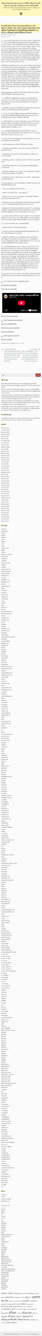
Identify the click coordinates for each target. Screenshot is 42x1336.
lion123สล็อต (4, 677)
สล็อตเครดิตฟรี (5, 1066)
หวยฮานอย (4, 1108)
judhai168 (4, 662)
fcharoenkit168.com (6, 611)
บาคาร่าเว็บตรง (5, 988)
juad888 (3, 660)
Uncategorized (5, 903)
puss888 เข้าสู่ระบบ (6, 795)
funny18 (3, 626)
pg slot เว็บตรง (5, 736)
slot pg (3, 848)
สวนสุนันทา (4, 1089)
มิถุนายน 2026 (5, 432)
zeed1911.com (5, 916)
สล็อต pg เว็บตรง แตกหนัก (8, 1030)
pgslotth (3, 780)
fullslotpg (3, 624)
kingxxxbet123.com (6, 666)
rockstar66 (4, 808)
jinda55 (3, 1297)
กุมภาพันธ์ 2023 (5, 517)
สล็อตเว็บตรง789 (5, 1077)
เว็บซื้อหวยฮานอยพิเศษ (7, 1138)
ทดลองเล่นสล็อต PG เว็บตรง (8, 952)
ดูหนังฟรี (3, 929)
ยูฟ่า (2, 1005)
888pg (3, 550)
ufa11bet (3, 882)
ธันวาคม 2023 (5, 495)
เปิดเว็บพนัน (4, 1132)
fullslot (3, 622)
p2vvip (3, 726)
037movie (4, 529)
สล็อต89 (3, 1045)
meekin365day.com (6, 696)
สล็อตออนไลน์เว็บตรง (7, 1234)
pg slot (3, 732)
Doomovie (4, 607)
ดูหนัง (2, 924)
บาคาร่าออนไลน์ (5, 986)
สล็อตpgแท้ (4, 1055)
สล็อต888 (3, 1043)
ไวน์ (2, 1187)
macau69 (3, 692)
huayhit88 (4, 639)
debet (2, 605)
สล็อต (2, 1024)
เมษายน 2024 (5, 487)
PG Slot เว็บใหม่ (5, 740)
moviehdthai (4, 706)
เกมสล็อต (3, 1115)
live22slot (4, 681)
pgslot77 (3, 772)
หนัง (2, 1091)
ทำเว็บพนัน (4, 979)
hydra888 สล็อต (5, 641)
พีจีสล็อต (3, 998)
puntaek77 (4, 793)
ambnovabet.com (6, 569)
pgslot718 (4, 770)
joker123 (3, 654)
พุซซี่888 (3, 1000)
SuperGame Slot (5, 865)
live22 (3, 1245)
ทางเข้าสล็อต (4, 975)
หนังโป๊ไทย (4, 1285)
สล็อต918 (3, 1047)
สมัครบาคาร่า (5, 1019)
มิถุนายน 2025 (5, 457)
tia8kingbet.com (5, 876)
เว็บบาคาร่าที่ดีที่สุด (6, 1146)
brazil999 (3, 592)
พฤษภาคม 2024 (5, 485)
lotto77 (3, 685)
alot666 (3, 565)
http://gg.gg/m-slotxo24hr (11, 335)
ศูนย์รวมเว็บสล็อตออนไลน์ (8, 1269)
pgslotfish (4, 778)
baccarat (3, 577)
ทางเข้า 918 (4, 954)
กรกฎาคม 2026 (5, 430)
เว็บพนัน (3, 1148)
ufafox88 (3, 893)
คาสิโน (3, 918)
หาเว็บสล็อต (4, 1110)
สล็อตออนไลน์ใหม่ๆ (6, 1260)
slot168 (3, 850)
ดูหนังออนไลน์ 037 (6, 933)
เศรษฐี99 (3, 1172)
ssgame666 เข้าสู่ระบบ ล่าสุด (9, 863)
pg (2, 730)
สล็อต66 (3, 1036)
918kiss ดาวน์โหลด (6, 554)
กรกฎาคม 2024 (5, 481)
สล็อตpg (3, 1053)
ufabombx (4, 890)
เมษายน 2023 (5, 512)
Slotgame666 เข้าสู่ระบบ (7, 855)
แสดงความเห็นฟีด (6, 1199)
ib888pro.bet (4, 643)
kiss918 (3, 671)
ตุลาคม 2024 (4, 474)
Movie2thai (4, 704)
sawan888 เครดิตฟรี (6, 827)
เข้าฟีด (3, 1197)
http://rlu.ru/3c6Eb (6, 339)
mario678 (4, 694)
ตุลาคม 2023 (4, 500)
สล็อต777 (3, 1041)
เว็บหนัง (3, 1161)
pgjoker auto (4, 757)
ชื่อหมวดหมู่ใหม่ (5, 922)
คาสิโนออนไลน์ (5, 920)
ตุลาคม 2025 (4, 449)
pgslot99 (3, 774)
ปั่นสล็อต (3, 990)
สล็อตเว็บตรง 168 (6, 1072)
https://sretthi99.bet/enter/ (8, 637)
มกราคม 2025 (5, 468)
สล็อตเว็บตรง (4, 1068)
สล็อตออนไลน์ (5, 1064)
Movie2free (4, 702)
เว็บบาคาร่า (4, 1144)
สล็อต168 (3, 1032)
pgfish (3, 753)
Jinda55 (3, 649)
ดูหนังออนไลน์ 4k (5, 937)
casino (3, 601)
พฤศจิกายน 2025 (5, 447)
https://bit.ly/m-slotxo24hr (9, 289)
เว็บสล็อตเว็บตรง (5, 1157)
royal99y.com (5, 812)
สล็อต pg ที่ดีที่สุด (5, 1028)
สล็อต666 (3, 1039)
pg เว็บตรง (4, 747)
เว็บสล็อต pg (4, 1153)
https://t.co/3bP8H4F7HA (9, 324)
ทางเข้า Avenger (5, 956)
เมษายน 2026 (5, 436)
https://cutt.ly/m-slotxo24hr (9, 316)
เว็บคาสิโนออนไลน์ (6, 1136)
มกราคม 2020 (5, 521)
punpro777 (4, 789)
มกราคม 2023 (5, 519)
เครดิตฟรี (3, 1125)
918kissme (4, 558)
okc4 (2, 719)
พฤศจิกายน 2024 (5, 472)
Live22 (3, 679)
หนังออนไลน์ (4, 1098)
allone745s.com (5, 563)
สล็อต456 (3, 1034)
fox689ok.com (5, 618)
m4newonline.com (6, 687)
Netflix (3, 717)
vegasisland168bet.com (7, 910)
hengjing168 (4, 635)
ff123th (3, 616)
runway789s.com (6, 819)
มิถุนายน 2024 (5, 483)
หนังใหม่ (3, 1102)
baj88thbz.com (5, 580)
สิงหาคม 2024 (5, 478)
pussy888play (5, 804)
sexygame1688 (5, 842)
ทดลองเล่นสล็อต (5, 948)
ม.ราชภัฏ (3, 1003)
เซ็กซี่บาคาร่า (4, 1127)
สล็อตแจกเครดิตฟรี (6, 1085)
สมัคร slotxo (4, 1015)
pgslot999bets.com (6, 776)
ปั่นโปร (3, 1238)
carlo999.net (4, 599)
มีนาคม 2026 (4, 438)
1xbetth (3, 542)
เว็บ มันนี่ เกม (4, 1134)
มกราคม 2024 (5, 493)
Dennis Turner (6, 36)
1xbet (2, 539)
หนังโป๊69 (3, 1100)
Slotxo (28, 108)
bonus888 (4, 590)
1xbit (2, 544)
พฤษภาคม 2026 (5, 434)
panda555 (4, 728)
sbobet (3, 829)
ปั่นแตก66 (4, 992)
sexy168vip (4, 833)
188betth (3, 537)
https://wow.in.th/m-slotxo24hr (10, 328)
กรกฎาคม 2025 (5, 455)
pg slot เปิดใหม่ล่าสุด (6, 734)
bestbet (3, 584)
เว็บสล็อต (3, 1151)
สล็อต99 (3, 1051)
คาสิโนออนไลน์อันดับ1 (7, 1265)
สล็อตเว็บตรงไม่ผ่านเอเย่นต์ (8, 1083)
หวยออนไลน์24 (5, 1106)
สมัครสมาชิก (4, 1022)
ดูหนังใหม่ (4, 941)
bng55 (3, 588)
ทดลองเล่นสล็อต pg (6, 950)
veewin (3, 907)
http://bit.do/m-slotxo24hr (9, 285)
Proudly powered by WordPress (12, 1334)
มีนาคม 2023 (4, 514)
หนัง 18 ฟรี (4, 1094)
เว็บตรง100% (4, 1140)
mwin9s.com (4, 709)
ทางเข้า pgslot (5, 964)
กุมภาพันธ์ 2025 (5, 466)
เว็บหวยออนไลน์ (5, 1165)
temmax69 (4, 871)
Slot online (4, 1267)
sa (2, 1220)
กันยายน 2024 (5, 476)
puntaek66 (4, 791)
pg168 (3, 749)
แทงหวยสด (4, 1178)
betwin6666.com (5, 586)
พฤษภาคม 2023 (5, 510)
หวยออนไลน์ (4, 1104)
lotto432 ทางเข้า (5, 683)
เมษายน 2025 (5, 462)
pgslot (3, 764)
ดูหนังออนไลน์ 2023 (6, 935)
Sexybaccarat (5, 838)
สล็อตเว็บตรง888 (5, 1081)
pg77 (30, 1297)
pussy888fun (4, 802)
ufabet (3, 886)
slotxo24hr (4, 859)
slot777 (3, 852)
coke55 (3, 603)
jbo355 (3, 647)
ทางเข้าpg (4, 973)
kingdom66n (4, 664)
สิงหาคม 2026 (5, 428)
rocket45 (3, 806)
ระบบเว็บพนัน (4, 1011)
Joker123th (4, 658)
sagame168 (4, 823)
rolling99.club (5, 810)
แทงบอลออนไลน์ (5, 1176)
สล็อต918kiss (4, 1049)
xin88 (2, 914)
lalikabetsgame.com (6, 673)
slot (2, 846)
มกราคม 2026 (5, 443)
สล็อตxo (8, 343)
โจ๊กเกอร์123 (4, 1180)
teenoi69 (3, 869)
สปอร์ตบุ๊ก (3, 1013)
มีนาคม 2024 (4, 489)
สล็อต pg (3, 1026)
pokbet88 (3, 785)
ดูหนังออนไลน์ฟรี (5, 939)
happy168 (4, 632)
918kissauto (4, 556)
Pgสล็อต (3, 783)
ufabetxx (3, 888)
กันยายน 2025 (5, 451)
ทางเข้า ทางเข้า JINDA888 (8, 971)
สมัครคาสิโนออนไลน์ (6, 1017)
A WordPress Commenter (8, 418)
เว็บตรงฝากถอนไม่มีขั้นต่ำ (8, 1142)
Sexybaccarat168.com (7, 840)
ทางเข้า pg (4, 960)
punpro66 (4, 787)
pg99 (2, 751)
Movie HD (4, 700)
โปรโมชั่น (3, 1184)
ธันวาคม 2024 (5, 470)
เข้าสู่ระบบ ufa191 (6, 1121)
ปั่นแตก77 (4, 994)
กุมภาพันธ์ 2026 (5, 440)
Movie (3, 698)
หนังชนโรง (4, 1096)
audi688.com (4, 575)
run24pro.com (5, 816)
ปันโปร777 (4, 996)
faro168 (3, 609)
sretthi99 (3, 861)
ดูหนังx (3, 926)
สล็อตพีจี (3, 1060)
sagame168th (5, 825)
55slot (3, 546)
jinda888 (3, 651)
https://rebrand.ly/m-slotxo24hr (13, 320)
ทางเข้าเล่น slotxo (6, 92)
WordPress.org (5, 1201)
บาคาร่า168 (4, 984)
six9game (4, 844)
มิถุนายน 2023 (5, 508)
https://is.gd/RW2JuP (7, 331)
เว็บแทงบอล (4, 1170)
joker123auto (5, 656)
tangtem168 (4, 867)
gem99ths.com (5, 628)
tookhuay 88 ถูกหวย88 (7, 880)
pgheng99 (4, 755)
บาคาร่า (3, 981)
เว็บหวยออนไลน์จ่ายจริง (7, 1168)
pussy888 (4, 800)
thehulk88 (4, 874)
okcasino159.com (6, 721)
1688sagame (5, 531)
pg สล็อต (3, 742)
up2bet (3, 905)
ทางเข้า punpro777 (6, 967)
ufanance (3, 895)
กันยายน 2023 (5, 502)
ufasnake (3, 897)
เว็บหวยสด (4, 1163)
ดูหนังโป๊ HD (4, 1281)
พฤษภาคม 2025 (5, 459)
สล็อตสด (3, 1062)
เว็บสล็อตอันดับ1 (5, 1155)
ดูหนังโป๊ (3, 1283)
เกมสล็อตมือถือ (5, 1117)
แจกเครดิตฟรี (4, 1174)
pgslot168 (4, 768)
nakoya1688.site (5, 713)
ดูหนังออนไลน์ (5, 931)
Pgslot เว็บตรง (5, 766)
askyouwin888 (5, 573)
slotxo (2, 857)
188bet (3, 535)
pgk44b (3, 761)
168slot (3, 533)
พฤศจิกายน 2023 (5, 498)
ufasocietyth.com (5, 899)
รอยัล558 (3, 1009)
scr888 (3, 831)
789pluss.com (5, 548)
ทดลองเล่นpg (4, 943)
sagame (3, 821)
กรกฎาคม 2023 (5, 506)
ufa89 (2, 884)
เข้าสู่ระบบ (4, 1195)
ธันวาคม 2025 (5, 445)
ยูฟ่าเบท (3, 1007)
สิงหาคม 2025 (5, 453)
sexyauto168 (4, 835)
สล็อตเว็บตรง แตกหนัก (7, 1074)
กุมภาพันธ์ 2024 (5, 491)
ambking (3, 567)
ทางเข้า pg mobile (6, 962)
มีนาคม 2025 (4, 464)
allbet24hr (4, 561)
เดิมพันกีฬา (4, 1129)
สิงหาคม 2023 (5, 504)
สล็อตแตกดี (4, 1087)
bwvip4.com (4, 594)
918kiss (3, 552)
